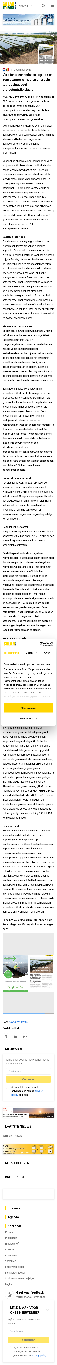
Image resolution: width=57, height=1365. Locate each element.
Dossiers (14, 1208)
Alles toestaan (28, 708)
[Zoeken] (43, 6)
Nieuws (23, 5)
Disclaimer (11, 1237)
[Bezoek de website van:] (28, 1194)
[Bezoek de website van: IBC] (28, 1112)
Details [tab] (30, 652)
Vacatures (10, 1261)
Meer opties (26, 718)
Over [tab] (47, 652)
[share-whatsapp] (25, 1036)
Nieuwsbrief (12, 1243)
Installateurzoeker (15, 1272)
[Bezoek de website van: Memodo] (28, 1149)
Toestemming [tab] (11, 652)
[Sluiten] (47, 1310)
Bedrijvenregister (14, 1266)
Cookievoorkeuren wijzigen (20, 1278)
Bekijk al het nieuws (12, 1135)
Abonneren (11, 1255)
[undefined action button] (48, 1331)
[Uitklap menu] (52, 6)
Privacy (9, 1232)
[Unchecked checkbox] (9, 1347)
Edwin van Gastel (18, 1021)
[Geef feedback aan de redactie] (9, 1294)
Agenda (13, 1217)
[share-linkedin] (15, 1036)
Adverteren (11, 1249)
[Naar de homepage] (9, 5)
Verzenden (28, 1339)
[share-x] (6, 1036)
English (9, 1284)
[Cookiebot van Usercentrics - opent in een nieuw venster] (40, 644)
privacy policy (39, 1355)
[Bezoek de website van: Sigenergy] (28, 19)
